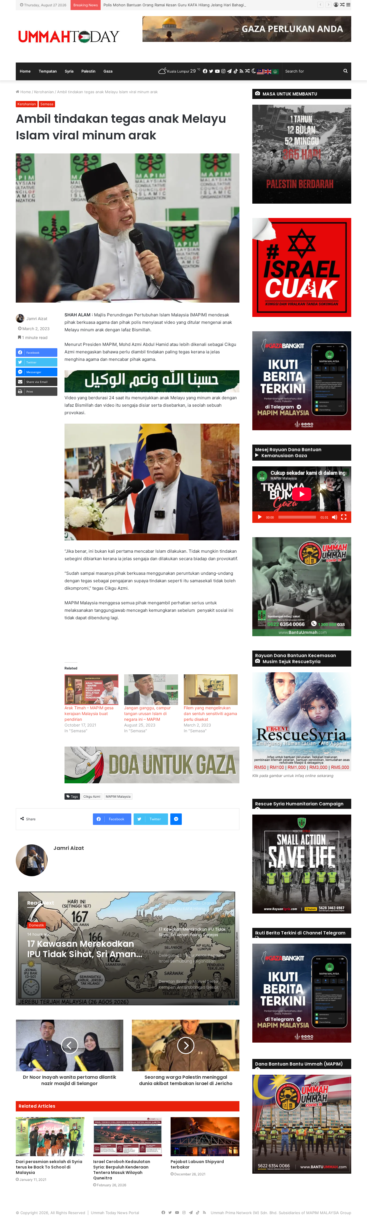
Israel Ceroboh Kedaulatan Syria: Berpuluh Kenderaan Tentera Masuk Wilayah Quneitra (121, 1170)
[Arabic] (275, 71)
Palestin (88, 71)
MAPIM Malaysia (118, 796)
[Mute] (334, 517)
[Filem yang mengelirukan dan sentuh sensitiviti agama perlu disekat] (211, 689)
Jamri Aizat (36, 318)
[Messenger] (176, 819)
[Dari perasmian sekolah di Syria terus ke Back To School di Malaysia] (50, 1136)
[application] (301, 494)
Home (25, 71)
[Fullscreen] (344, 517)
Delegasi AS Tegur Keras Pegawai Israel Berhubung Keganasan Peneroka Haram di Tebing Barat (84, 956)
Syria (69, 71)
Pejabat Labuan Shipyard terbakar (197, 1164)
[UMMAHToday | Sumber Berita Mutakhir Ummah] (69, 36)
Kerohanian (44, 91)
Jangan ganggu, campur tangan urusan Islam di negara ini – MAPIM (147, 713)
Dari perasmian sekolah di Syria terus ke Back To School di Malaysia (49, 1167)
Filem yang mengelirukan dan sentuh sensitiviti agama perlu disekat (210, 713)
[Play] (260, 517)
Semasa (46, 104)
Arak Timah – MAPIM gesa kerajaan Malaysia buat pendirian (89, 713)
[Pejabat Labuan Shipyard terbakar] (205, 1136)
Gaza (108, 71)
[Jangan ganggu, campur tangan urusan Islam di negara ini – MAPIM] (151, 689)
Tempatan (48, 71)
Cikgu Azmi (91, 796)
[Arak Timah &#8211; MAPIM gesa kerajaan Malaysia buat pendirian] (91, 689)
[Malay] (260, 71)
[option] (127, 948)
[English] (268, 71)
